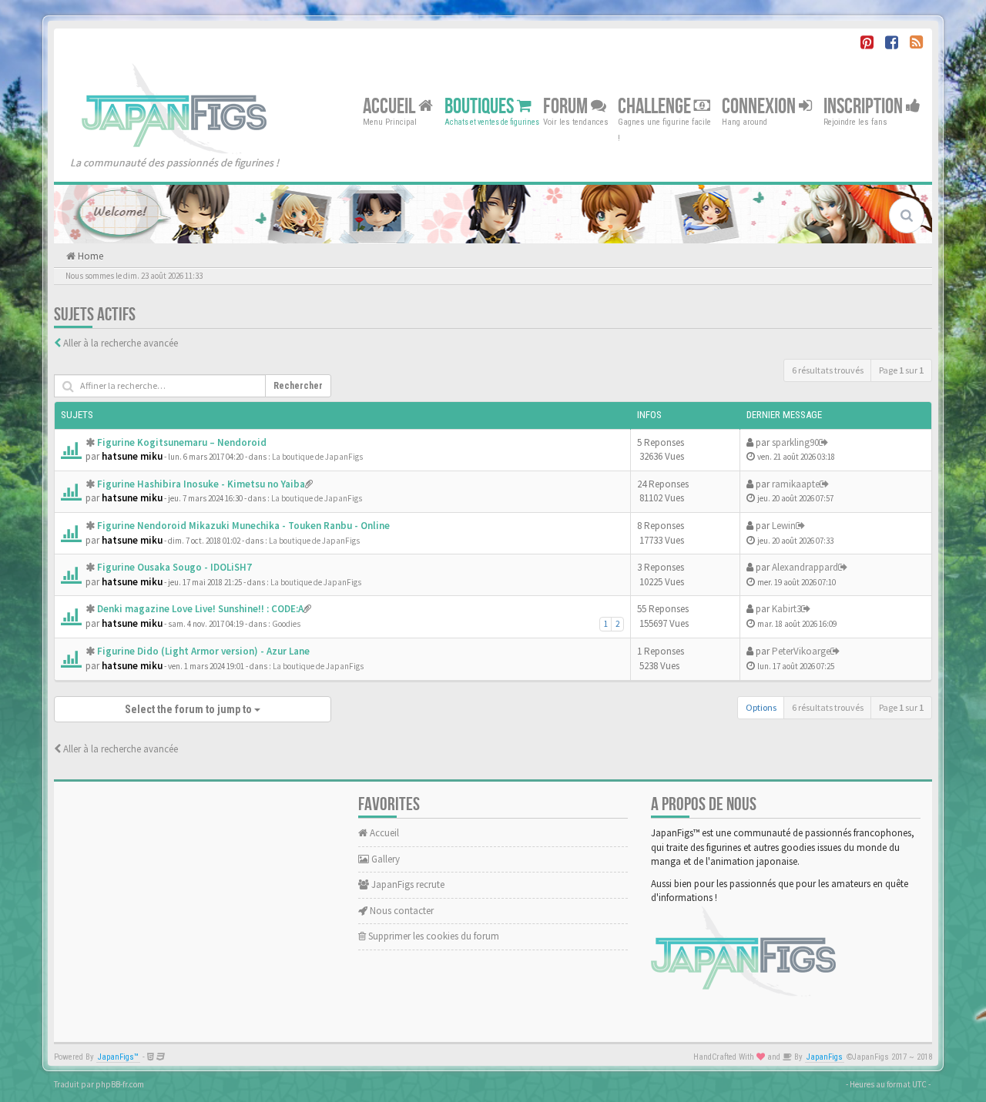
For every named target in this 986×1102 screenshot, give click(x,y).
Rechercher (298, 385)
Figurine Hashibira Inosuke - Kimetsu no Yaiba (201, 484)
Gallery (384, 859)
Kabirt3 (786, 608)
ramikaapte (796, 484)
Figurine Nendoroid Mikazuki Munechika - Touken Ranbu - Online (243, 525)
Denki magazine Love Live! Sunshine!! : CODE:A (200, 608)
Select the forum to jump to (189, 709)
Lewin (784, 525)
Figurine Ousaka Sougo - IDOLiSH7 (174, 567)
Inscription (864, 106)
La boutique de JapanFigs (317, 456)
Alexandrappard (805, 567)
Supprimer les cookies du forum (432, 936)
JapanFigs (825, 1057)
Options (761, 707)
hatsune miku (132, 456)
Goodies (286, 623)
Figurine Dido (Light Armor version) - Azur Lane (203, 651)
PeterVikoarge (801, 651)
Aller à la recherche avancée (120, 343)
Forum (567, 106)
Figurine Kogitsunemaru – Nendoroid (182, 442)
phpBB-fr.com (120, 1084)
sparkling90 (795, 442)
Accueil (390, 106)
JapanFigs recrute (406, 884)
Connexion (760, 106)
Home (89, 256)
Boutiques (480, 106)
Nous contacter (400, 910)
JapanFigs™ (118, 1057)
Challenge (656, 106)
